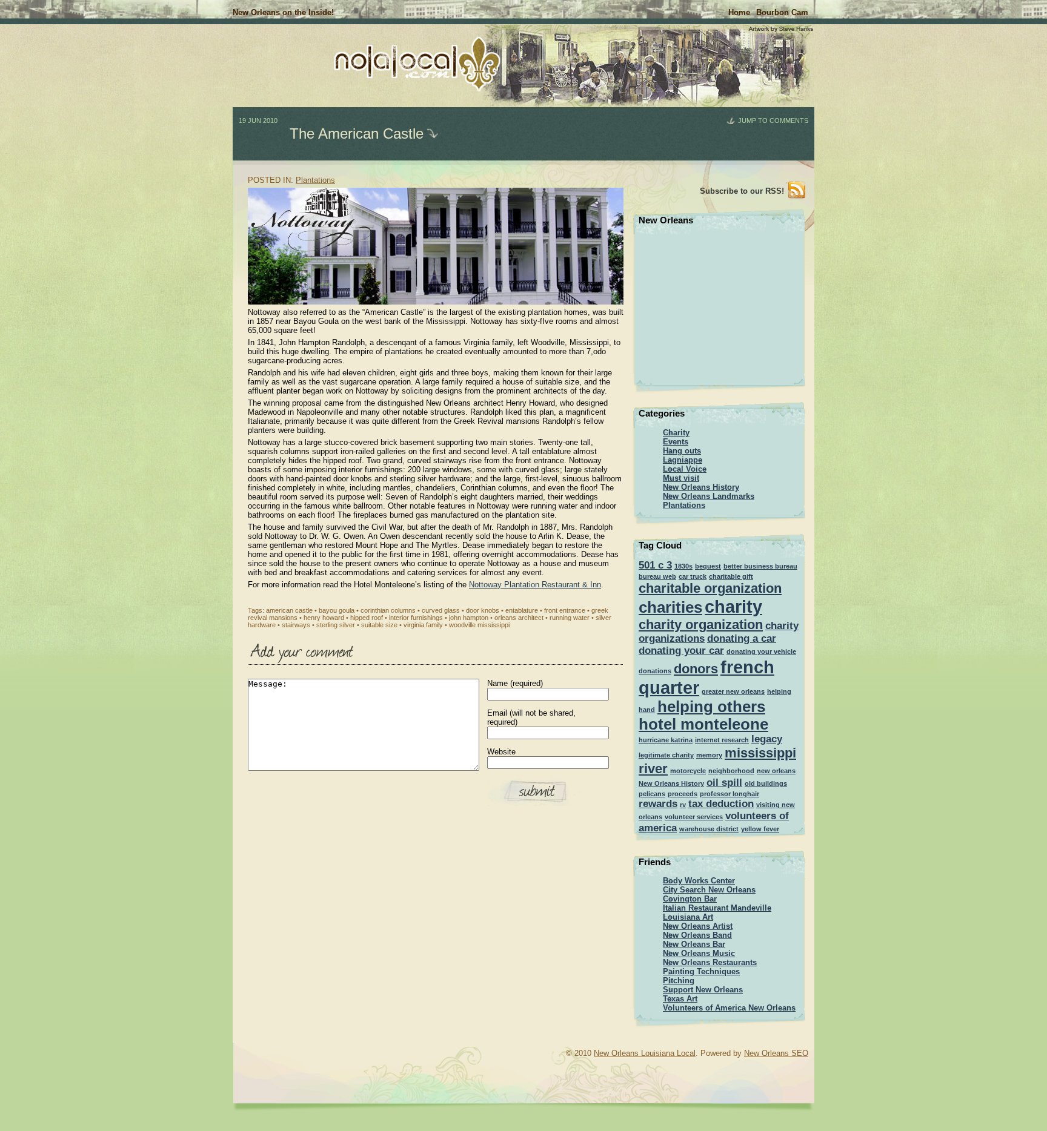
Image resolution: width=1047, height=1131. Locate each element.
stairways (296, 624)
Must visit (681, 478)
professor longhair (729, 793)
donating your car (681, 650)
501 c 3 (655, 565)
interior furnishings (416, 617)
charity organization (701, 624)
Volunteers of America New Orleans (729, 1007)
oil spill (724, 782)
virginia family (423, 624)
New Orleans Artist (698, 926)
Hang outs (682, 450)
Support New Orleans (703, 989)
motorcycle (688, 770)
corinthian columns (388, 610)
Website (501, 751)
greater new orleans (733, 691)
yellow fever (760, 829)
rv (683, 804)
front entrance (564, 610)
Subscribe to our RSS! (742, 191)
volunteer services (694, 816)
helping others (711, 706)
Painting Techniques (701, 971)
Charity (676, 432)
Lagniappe (682, 459)
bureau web (657, 576)
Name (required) (515, 683)
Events (675, 441)
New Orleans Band (697, 935)
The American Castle (357, 133)
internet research (722, 740)
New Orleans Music (699, 953)
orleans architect (518, 617)
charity (733, 606)
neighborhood (731, 770)
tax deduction (721, 804)
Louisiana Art (688, 917)
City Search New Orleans (709, 889)
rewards (658, 804)
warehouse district (709, 829)
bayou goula (336, 610)
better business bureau (760, 566)
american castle (289, 610)
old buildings (766, 783)
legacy (766, 739)
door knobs (482, 610)
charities (670, 607)
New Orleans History (701, 487)
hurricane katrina (666, 740)
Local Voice (684, 468)
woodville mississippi (479, 624)
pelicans (652, 793)
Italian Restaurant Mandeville (717, 907)
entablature (521, 610)
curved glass (441, 610)
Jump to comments (773, 120)
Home (739, 12)
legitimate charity (666, 755)
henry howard (324, 617)
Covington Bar (690, 898)
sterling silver (335, 624)
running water (570, 617)
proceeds (682, 793)
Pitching (678, 980)
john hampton (468, 617)
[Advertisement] (193, 181)
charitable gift (731, 576)
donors (696, 668)
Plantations (315, 180)
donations (655, 670)
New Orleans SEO (776, 1053)
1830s (683, 566)
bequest (708, 566)
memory (709, 755)
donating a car (741, 638)
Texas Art (680, 998)
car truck (692, 576)
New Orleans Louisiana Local (645, 1053)
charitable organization (710, 588)
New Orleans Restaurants (710, 962)
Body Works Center (699, 880)
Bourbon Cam (782, 12)
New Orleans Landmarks (708, 496)
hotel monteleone (703, 724)
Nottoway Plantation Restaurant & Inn (535, 584)
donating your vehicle (761, 651)
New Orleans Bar (694, 944)
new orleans (776, 770)
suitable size (379, 624)
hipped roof (366, 617)
